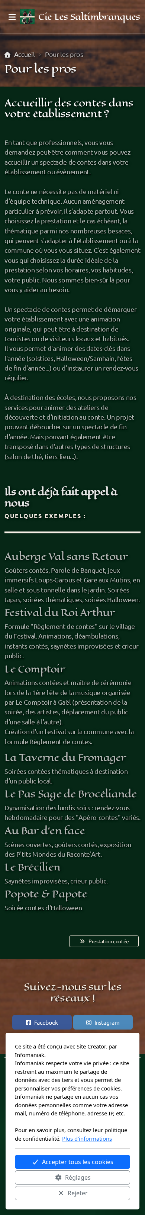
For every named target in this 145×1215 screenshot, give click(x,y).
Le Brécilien (32, 867)
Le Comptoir (34, 669)
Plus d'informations (87, 1138)
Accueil (24, 54)
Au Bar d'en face (44, 830)
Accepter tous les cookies (77, 1162)
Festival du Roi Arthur (59, 612)
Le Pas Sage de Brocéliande (70, 793)
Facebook (46, 1022)
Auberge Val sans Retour (66, 556)
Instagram (107, 1022)
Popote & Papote (45, 893)
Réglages (78, 1177)
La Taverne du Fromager (65, 757)
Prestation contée (108, 941)
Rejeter (78, 1193)
